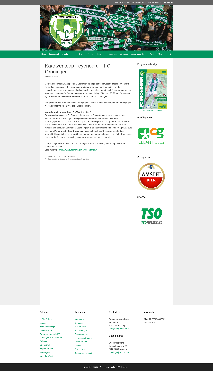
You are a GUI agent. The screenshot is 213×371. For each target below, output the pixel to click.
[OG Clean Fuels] (151, 150)
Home (43, 54)
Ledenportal (54, 54)
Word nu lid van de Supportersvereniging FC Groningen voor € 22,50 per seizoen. (144, 2)
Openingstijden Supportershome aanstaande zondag (68, 159)
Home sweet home (83, 338)
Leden (79, 54)
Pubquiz (43, 341)
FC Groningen (80, 330)
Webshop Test (156, 54)
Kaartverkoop (80, 342)
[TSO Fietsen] (151, 229)
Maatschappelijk (137, 54)
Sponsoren (112, 54)
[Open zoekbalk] (170, 54)
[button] (72, 54)
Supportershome (95, 54)
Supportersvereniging (84, 353)
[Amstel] (151, 190)
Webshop (124, 54)
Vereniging (66, 54)
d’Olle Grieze (46, 319)
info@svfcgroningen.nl (119, 329)
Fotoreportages (81, 334)
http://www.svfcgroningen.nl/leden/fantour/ (78, 150)
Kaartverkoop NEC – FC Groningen (61, 156)
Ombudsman (46, 330)
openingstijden (115, 352)
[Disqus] (88, 198)
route (126, 352)
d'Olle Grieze (80, 327)
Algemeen (79, 319)
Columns (78, 323)
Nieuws (77, 345)
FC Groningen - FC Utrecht (152, 111)
